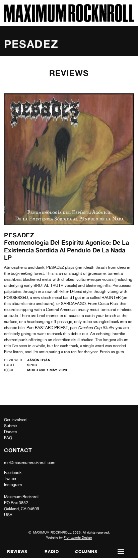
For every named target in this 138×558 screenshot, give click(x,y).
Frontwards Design (78, 537)
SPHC (32, 365)
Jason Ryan (38, 360)
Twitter (10, 478)
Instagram (13, 484)
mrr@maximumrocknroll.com (29, 462)
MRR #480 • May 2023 (47, 370)
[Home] (69, 20)
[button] (121, 551)
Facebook (12, 472)
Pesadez (19, 235)
